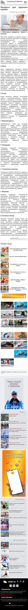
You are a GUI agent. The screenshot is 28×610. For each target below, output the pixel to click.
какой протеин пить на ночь (17, 371)
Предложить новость (6, 594)
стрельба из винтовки (17, 372)
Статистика (12, 607)
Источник (25, 239)
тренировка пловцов (5, 371)
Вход (17, 607)
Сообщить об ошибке (14, 238)
